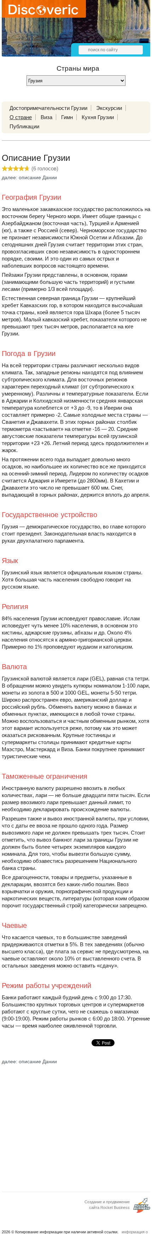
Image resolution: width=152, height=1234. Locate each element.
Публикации (24, 126)
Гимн (67, 117)
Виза (46, 117)
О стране (21, 117)
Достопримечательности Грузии (48, 108)
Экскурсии (109, 108)
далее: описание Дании (29, 177)
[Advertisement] (76, 1125)
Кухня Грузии (98, 117)
